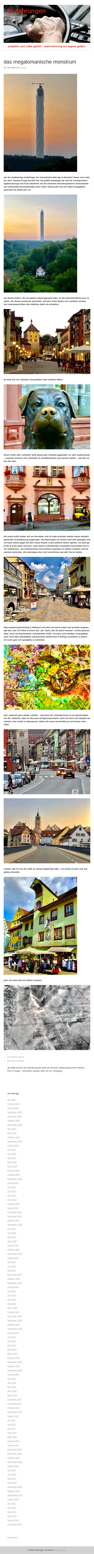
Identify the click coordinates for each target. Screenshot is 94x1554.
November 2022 (14, 1216)
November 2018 (14, 1362)
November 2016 (14, 1453)
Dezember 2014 (14, 1524)
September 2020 (14, 1283)
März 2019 (12, 1354)
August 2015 (13, 1499)
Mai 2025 (11, 1129)
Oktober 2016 (13, 1458)
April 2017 (12, 1433)
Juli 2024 (11, 1150)
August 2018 (13, 1374)
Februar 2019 (13, 1358)
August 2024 (13, 1145)
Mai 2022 (11, 1237)
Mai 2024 (11, 1158)
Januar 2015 (13, 1520)
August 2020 (13, 1287)
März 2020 (12, 1308)
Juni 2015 (11, 1508)
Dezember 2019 (14, 1316)
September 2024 (14, 1141)
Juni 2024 (11, 1154)
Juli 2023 (11, 1187)
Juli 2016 (11, 1470)
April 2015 (12, 1516)
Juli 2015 (11, 1503)
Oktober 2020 (13, 1279)
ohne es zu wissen (15, 1060)
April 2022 (12, 1241)
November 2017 (14, 1404)
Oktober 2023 (13, 1175)
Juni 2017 (11, 1424)
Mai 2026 (11, 1100)
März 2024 (12, 1166)
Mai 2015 (11, 1512)
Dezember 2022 (14, 1212)
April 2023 (12, 1200)
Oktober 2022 (13, 1220)
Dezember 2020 (14, 1274)
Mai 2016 (11, 1478)
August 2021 (13, 1258)
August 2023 (13, 1183)
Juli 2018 (11, 1379)
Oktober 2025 (13, 1120)
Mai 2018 (11, 1387)
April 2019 (12, 1349)
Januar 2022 (13, 1245)
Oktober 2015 (13, 1491)
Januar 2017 (13, 1445)
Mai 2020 (11, 1299)
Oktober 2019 (13, 1324)
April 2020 (12, 1304)
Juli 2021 (11, 1262)
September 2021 (14, 1254)
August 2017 (13, 1416)
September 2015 (14, 1495)
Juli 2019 (11, 1337)
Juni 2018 (11, 1383)
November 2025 (14, 1116)
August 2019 (13, 1333)
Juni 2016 (11, 1474)
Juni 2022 (11, 1233)
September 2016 (14, 1462)
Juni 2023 (11, 1191)
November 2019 (14, 1320)
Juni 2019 (11, 1341)
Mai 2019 (11, 1345)
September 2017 (14, 1412)
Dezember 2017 (14, 1399)
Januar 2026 (13, 1108)
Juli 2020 (11, 1291)
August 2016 (13, 1466)
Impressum (12, 1537)
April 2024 (12, 1162)
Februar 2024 (13, 1170)
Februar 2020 (13, 1312)
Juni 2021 (11, 1266)
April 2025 (12, 1133)
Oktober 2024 (13, 1137)
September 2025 (14, 1125)
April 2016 (12, 1483)
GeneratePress (60, 1550)
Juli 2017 (11, 1420)
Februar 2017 (13, 1441)
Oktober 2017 (13, 1408)
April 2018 (12, 1391)
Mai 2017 (11, 1429)
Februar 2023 (13, 1204)
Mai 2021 (11, 1270)
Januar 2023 (13, 1208)
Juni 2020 (11, 1295)
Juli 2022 (11, 1229)
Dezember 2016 (14, 1449)
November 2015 (14, 1487)
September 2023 (14, 1179)
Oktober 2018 (13, 1366)
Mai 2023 (11, 1195)
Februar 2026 (13, 1104)
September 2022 (14, 1225)
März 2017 (12, 1437)
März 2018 (12, 1395)
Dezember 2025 (14, 1112)
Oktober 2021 (13, 1250)
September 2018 (14, 1370)
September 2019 (14, 1329)
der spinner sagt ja (15, 1057)
